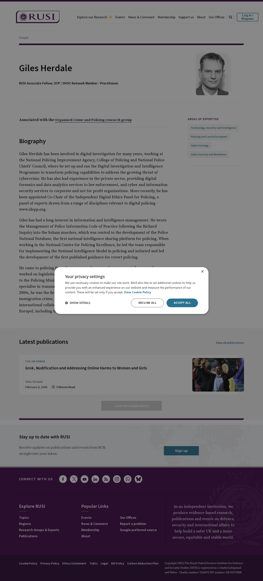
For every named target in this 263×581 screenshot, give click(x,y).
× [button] (202, 271)
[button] (77, 303)
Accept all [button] (182, 302)
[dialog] (131, 290)
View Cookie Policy (137, 292)
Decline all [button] (147, 302)
